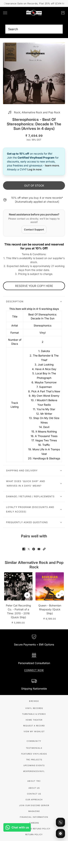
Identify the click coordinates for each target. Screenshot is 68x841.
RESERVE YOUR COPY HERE (34, 286)
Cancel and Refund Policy (34, 828)
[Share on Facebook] (24, 549)
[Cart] (63, 13)
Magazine (34, 811)
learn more (52, 165)
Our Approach (34, 799)
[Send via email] (39, 549)
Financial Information (34, 817)
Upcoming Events (34, 765)
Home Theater (34, 720)
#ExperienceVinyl (34, 771)
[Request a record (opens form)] (60, 833)
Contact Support (34, 229)
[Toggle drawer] (5, 13)
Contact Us (34, 794)
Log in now (34, 169)
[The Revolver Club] (34, 13)
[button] (44, 549)
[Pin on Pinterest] (34, 549)
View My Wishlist (34, 731)
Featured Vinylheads (34, 754)
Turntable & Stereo (34, 714)
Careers (34, 823)
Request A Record (34, 725)
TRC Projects (34, 759)
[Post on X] (28, 549)
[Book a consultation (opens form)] (60, 822)
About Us (34, 788)
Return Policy (34, 834)
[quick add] (27, 595)
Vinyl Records (34, 708)
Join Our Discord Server (34, 805)
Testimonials (34, 748)
